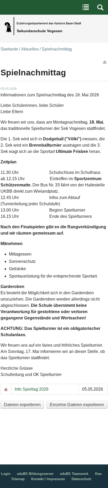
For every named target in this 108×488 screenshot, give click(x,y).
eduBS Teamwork (74, 474)
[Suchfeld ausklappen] (100, 7)
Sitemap (18, 479)
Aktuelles (30, 49)
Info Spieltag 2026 (31, 389)
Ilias (98, 474)
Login (5, 474)
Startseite (9, 49)
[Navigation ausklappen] (85, 7)
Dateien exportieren (22, 404)
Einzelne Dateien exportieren (77, 404)
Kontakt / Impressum (48, 479)
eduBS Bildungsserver (35, 474)
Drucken (105, 62)
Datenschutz (81, 479)
